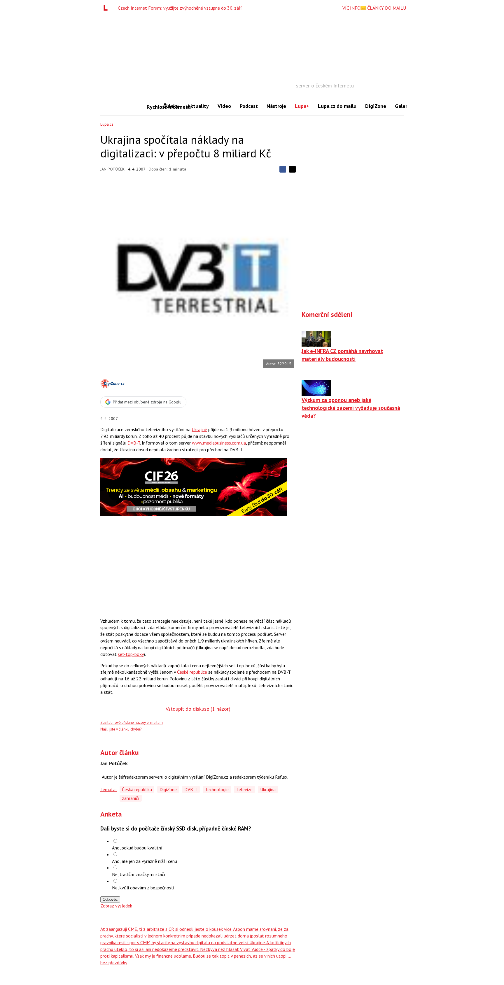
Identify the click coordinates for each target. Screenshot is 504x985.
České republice (192, 672)
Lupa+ (302, 106)
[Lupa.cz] (107, 8)
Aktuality (198, 106)
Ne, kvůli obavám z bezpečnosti (143, 888)
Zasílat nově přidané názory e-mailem (131, 722)
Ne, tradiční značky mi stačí (138, 874)
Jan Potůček (112, 169)
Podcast (249, 106)
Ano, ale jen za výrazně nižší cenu (144, 861)
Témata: (108, 789)
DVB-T (133, 443)
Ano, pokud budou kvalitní (137, 848)
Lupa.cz (106, 124)
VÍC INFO (351, 8)
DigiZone (375, 106)
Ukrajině (199, 429)
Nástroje (276, 106)
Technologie (217, 789)
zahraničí (130, 798)
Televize (244, 789)
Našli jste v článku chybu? (120, 729)
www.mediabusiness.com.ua (219, 443)
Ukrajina (268, 789)
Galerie (403, 106)
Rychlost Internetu (153, 106)
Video (224, 106)
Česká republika (137, 789)
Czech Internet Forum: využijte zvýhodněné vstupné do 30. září (180, 8)
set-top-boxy (131, 654)
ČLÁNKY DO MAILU (386, 8)
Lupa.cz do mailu (337, 106)
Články (170, 106)
